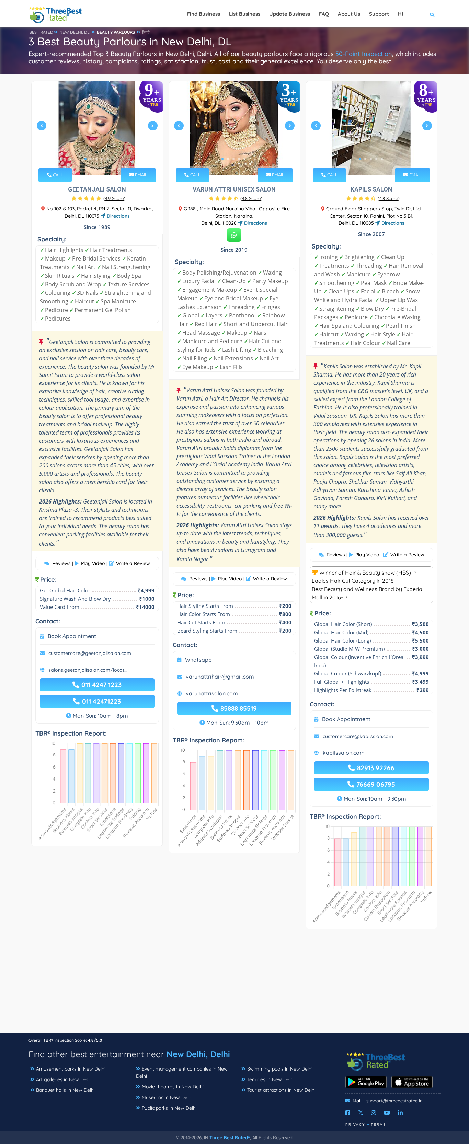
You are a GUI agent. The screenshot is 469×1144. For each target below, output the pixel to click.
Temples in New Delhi (270, 1079)
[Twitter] (360, 1113)
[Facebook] (347, 1113)
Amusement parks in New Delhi (70, 1069)
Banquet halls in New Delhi (65, 1090)
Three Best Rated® (229, 1137)
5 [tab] (107, 159)
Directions (117, 216)
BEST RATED (41, 32)
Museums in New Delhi (167, 1097)
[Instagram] (373, 1113)
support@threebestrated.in (394, 1100)
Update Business (289, 14)
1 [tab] (85, 159)
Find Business (203, 14)
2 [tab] (91, 159)
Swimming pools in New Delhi (279, 1069)
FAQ (324, 14)
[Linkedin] (400, 1113)
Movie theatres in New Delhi (173, 1087)
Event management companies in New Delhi (182, 1072)
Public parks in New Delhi (169, 1108)
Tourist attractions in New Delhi (281, 1090)
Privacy (355, 1124)
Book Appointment (72, 636)
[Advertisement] (234, 984)
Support (379, 14)
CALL (57, 174)
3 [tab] (96, 159)
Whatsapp (198, 659)
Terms (378, 1124)
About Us (349, 14)
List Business (244, 14)
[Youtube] (387, 1113)
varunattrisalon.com (212, 693)
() (114, 198)
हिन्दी (146, 32)
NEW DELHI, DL (74, 32)
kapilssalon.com (344, 752)
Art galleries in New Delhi (63, 1079)
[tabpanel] (97, 128)
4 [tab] (102, 159)
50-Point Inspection (363, 54)
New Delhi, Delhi (198, 1054)
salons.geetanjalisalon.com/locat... (87, 670)
